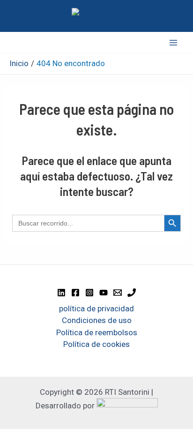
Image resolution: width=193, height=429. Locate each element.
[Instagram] (89, 292)
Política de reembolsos (96, 332)
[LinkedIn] (61, 292)
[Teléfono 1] (131, 292)
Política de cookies (96, 344)
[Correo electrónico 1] (117, 292)
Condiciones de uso (97, 320)
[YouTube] (103, 292)
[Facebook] (75, 292)
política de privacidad (96, 308)
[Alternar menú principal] (173, 42)
